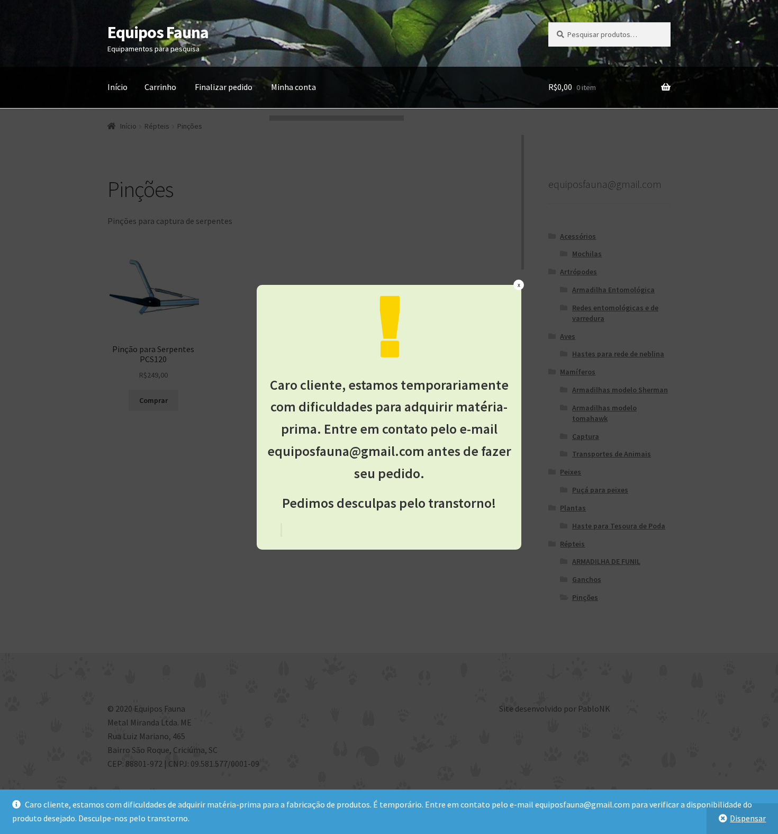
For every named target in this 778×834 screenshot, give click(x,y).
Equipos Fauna (158, 32)
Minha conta (293, 87)
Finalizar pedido (223, 87)
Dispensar (748, 818)
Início (117, 87)
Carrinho (160, 87)
